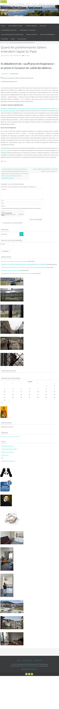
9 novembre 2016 (16, 55)
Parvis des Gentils (5, 150)
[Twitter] (3, 1)
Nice (13, 436)
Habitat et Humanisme (7, 452)
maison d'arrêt (10, 436)
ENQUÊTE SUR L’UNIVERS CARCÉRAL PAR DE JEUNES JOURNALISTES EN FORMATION (24, 264)
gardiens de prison (3, 436)
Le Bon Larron (5, 455)
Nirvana (30, 669)
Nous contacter (51, 4)
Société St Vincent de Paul (8, 461)
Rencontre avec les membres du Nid (10, 270)
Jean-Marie (6, 55)
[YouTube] (1, 1)
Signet (4, 161)
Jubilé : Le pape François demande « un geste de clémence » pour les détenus (45, 170)
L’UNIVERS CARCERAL (20, 4)
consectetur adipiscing (29, 666)
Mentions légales (27, 660)
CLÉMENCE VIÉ (4, 73)
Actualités (11, 4)
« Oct (1, 403)
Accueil (5, 4)
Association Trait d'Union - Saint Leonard (21, 7)
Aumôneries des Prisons (7, 446)
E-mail (2, 244)
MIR (2, 458)
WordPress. (35, 669)
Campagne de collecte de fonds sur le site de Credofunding (16, 273)
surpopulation (17, 436)
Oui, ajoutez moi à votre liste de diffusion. (13, 223)
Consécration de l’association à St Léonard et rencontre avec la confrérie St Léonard (23, 267)
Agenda (28, 4)
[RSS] (5, 1)
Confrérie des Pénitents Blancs (9, 449)
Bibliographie (41, 4)
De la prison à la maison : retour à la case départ (14, 261)
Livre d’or (34, 4)
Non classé (5, 42)
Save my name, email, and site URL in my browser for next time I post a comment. (21, 208)
